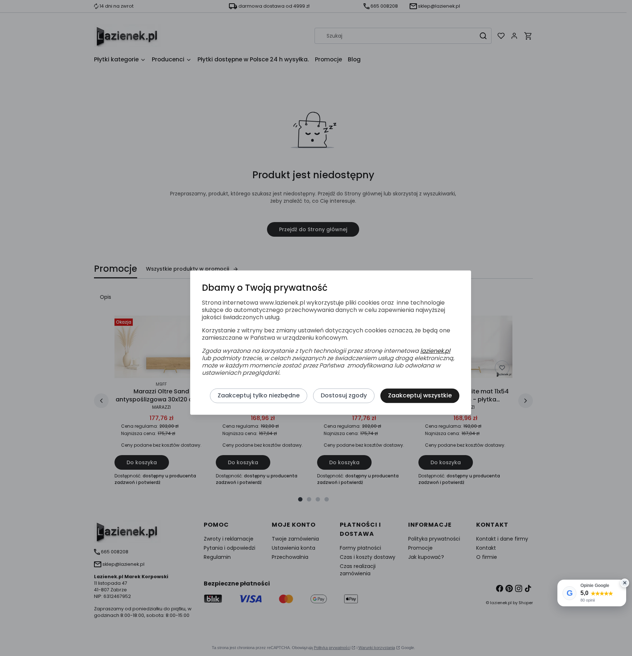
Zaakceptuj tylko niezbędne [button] (259, 396)
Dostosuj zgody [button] (344, 396)
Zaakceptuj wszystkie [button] (420, 396)
